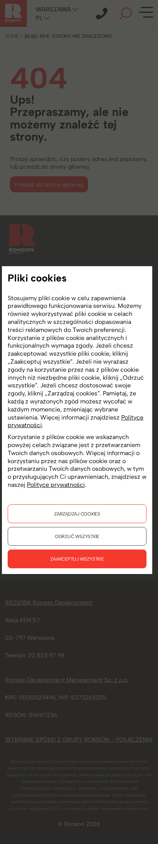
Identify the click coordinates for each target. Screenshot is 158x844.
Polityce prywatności (56, 484)
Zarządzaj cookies (77, 514)
